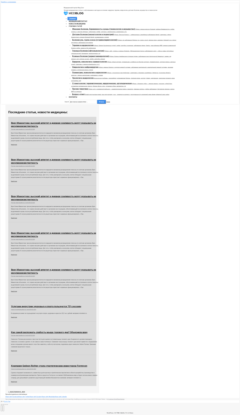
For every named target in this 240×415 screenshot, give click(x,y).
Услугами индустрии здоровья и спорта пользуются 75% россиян (46, 306)
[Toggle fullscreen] (5, 404)
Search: (67, 102)
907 (13, 392)
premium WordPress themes (116, 399)
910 (20, 392)
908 (15, 392)
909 (18, 392)
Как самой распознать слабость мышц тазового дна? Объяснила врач (49, 332)
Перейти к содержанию (8, 2)
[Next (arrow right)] (3, 408)
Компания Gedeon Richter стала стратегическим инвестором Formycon (49, 366)
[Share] (3, 404)
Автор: (25, 129)
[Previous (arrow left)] (1, 408)
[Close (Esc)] (1, 404)
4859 (23, 392)
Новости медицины (16, 309)
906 (11, 392)
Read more (14, 144)
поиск (108, 102)
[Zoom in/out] (7, 404)
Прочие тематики (16, 129)
